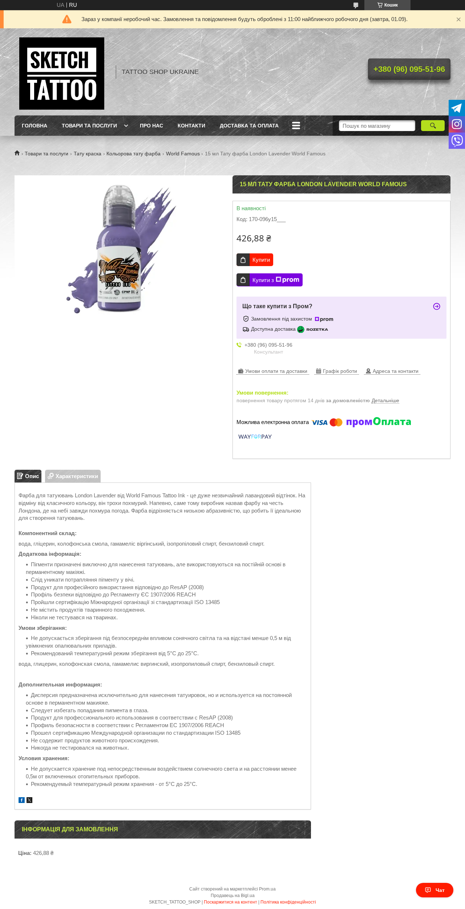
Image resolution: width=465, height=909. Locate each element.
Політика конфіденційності (288, 902)
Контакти (191, 126)
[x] (29, 801)
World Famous (183, 153)
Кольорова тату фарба (133, 153)
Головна (34, 126)
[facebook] (22, 801)
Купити (261, 260)
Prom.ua (267, 889)
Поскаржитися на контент (230, 902)
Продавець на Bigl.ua (233, 895)
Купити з (263, 280)
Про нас (151, 126)
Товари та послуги (89, 126)
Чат (440, 890)
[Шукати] (433, 125)
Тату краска (87, 153)
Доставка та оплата (249, 126)
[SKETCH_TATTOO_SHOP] (62, 72)
